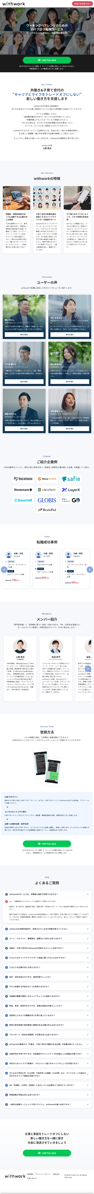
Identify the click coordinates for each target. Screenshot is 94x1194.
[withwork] (13, 4)
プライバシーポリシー (43, 1174)
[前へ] (4, 569)
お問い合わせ (32, 1178)
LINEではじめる (49, 60)
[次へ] (90, 569)
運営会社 (56, 1174)
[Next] (88, 668)
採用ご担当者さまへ (82, 3)
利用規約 (30, 1174)
